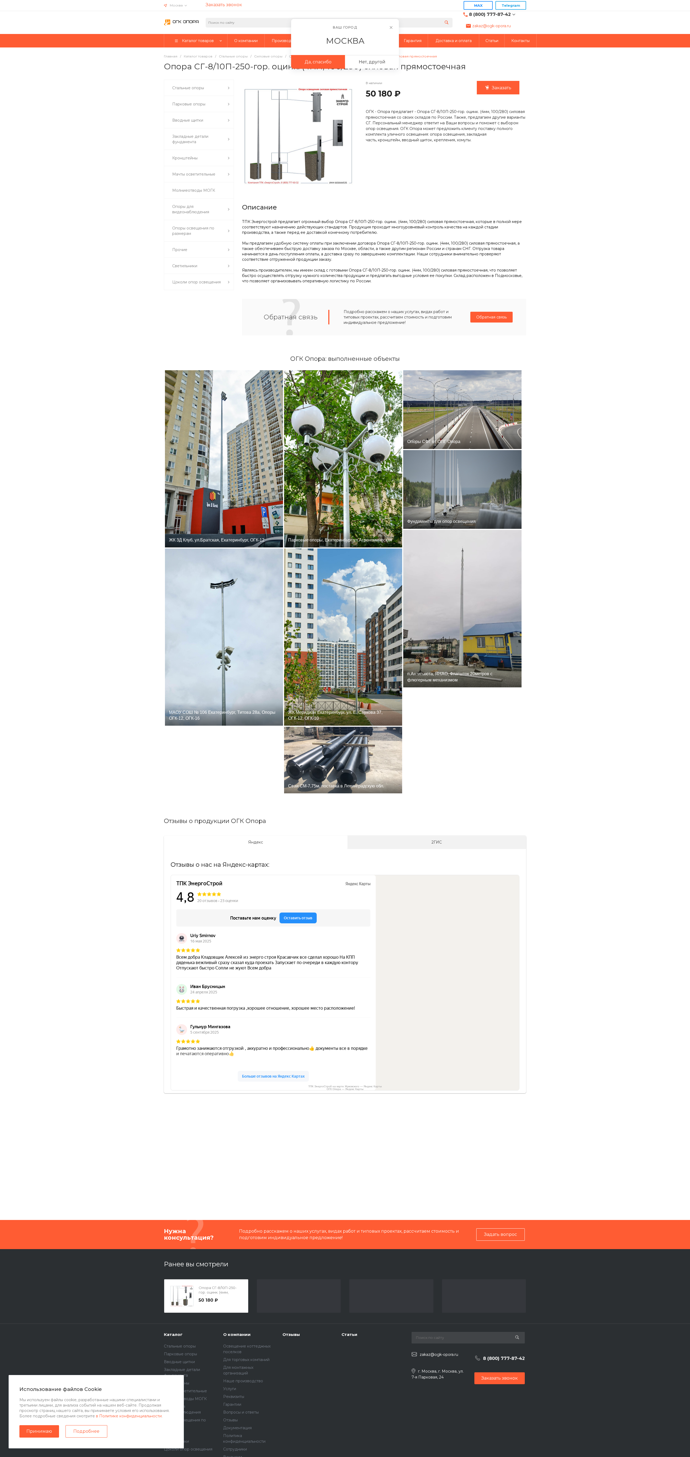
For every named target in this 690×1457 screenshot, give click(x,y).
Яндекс (255, 842)
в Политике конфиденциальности (129, 1416)
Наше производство (243, 1381)
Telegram (511, 5)
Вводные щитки (179, 1361)
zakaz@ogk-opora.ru (491, 25)
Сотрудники (235, 1449)
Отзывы (230, 1420)
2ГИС (437, 842)
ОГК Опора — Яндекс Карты (345, 1089)
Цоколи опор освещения (188, 1449)
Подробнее (86, 1431)
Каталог (173, 1334)
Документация (237, 1427)
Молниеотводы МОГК (185, 1398)
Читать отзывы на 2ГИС (151, 1174)
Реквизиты (233, 1396)
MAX (478, 5)
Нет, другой (372, 61)
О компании (237, 1334)
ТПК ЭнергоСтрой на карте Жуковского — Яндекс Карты (345, 1086)
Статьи (349, 1334)
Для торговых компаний (246, 1359)
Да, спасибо (318, 61)
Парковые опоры (180, 1354)
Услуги (229, 1388)
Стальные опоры (180, 1346)
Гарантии (232, 1404)
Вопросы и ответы (241, 1412)
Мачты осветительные (185, 1391)
